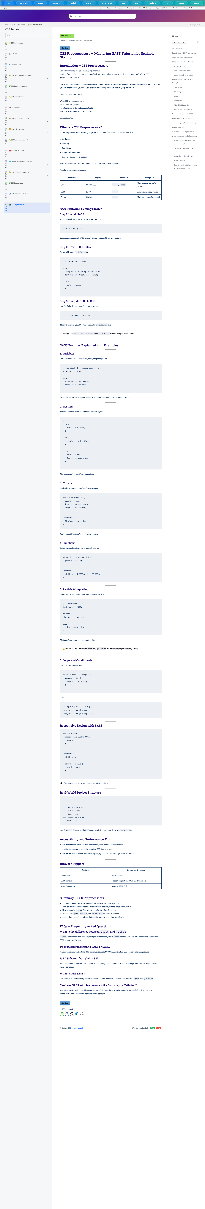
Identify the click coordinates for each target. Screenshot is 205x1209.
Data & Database (145, 8)
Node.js (72, 3)
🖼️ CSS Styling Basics (16, 129)
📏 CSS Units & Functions (17, 97)
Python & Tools (161, 8)
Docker (195, 3)
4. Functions (178, 101)
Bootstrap (56, 3)
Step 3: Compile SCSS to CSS (183, 75)
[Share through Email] (82, 1014)
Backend (130, 8)
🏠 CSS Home (13, 54)
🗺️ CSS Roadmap (15, 64)
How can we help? (76, 1028)
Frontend (118, 8)
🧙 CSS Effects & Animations (19, 172)
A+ (183, 42)
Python (88, 3)
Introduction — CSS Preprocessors (184, 53)
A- (174, 42)
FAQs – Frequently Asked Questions (184, 136)
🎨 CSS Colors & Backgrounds (19, 118)
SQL (122, 3)
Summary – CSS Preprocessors (183, 132)
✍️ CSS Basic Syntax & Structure (20, 75)
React (39, 3)
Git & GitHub (106, 3)
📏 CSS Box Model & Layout (18, 140)
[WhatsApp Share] (62, 1014)
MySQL (180, 3)
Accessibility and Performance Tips (184, 123)
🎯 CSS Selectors (14, 108)
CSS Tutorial (67, 36)
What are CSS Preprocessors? (182, 57)
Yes (152, 1028)
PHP (166, 3)
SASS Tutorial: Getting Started (182, 62)
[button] (111, 7)
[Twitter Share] (72, 1014)
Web (108, 8)
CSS (8, 3)
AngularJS (151, 3)
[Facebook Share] (67, 1014)
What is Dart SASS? (180, 161)
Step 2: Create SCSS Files (182, 71)
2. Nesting (177, 92)
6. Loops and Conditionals (183, 109)
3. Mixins (177, 96)
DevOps (175, 8)
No (159, 1028)
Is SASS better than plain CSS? (184, 156)
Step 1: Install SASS (180, 66)
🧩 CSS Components (16, 183)
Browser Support (178, 127)
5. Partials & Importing (181, 105)
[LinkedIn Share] (77, 1014)
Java (135, 3)
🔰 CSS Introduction (16, 43)
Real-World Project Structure (182, 118)
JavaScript (23, 3)
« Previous (64, 48)
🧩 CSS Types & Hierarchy (18, 86)
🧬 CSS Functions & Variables (19, 194)
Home (101, 8)
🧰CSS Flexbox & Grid (16, 151)
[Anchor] (109, 65)
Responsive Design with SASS (182, 114)
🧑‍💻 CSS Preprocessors (16, 205)
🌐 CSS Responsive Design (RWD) (20, 161)
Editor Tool (188, 8)
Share (177, 36)
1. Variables (178, 87)
